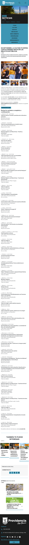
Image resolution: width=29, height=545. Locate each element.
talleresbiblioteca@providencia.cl (9, 103)
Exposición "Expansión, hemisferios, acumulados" (14, 454)
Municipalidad (14, 36)
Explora (8, 21)
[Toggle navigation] (25, 3)
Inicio (3, 21)
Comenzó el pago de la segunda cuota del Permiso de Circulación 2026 (14, 506)
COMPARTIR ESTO (6, 469)
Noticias (13, 21)
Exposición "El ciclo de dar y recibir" (4, 453)
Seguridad (14, 38)
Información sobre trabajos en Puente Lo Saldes (14, 493)
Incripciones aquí (6, 107)
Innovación (14, 31)
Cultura (18, 21)
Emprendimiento (14, 40)
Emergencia (14, 42)
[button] (19, 3)
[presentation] (2, 84)
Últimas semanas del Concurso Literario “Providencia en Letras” (24, 455)
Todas (14, 25)
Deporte (14, 29)
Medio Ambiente (14, 33)
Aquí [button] (14, 542)
